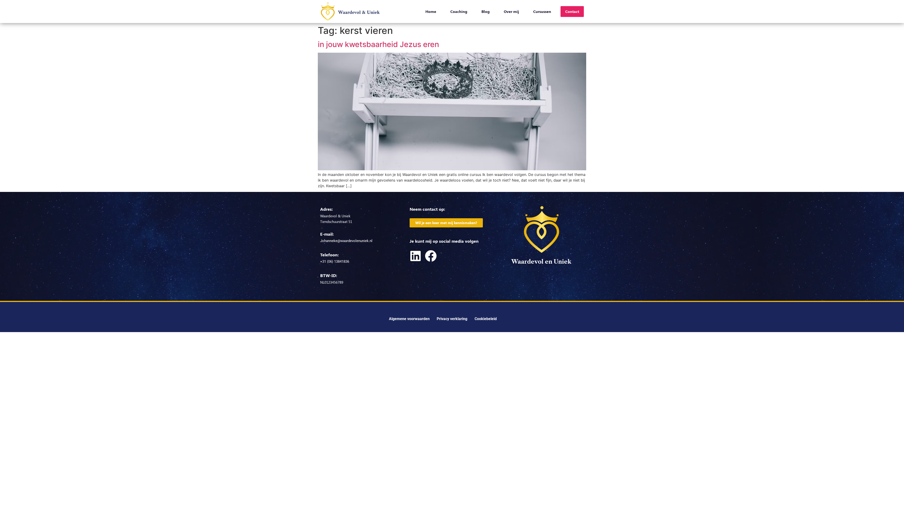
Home (430, 11)
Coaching (458, 11)
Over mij (511, 11)
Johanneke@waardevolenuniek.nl (346, 241)
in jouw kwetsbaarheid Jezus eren (378, 44)
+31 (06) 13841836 (334, 261)
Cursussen (542, 11)
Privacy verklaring (452, 319)
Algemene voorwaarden (409, 319)
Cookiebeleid (486, 319)
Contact (572, 11)
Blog (485, 11)
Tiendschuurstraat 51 (336, 221)
